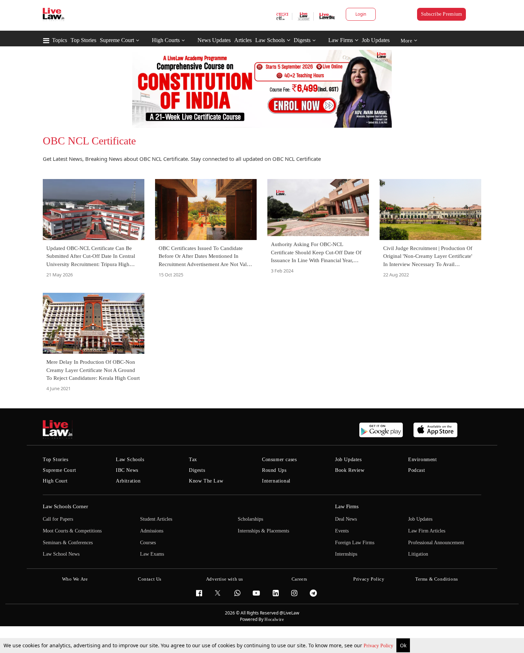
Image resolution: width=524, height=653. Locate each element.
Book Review (350, 470)
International (276, 481)
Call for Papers (58, 519)
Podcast (416, 470)
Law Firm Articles (426, 531)
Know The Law (206, 481)
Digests (302, 40)
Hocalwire (274, 619)
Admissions (151, 531)
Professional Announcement (436, 542)
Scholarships (250, 519)
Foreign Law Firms (354, 542)
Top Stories (83, 40)
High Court (55, 481)
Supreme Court (117, 40)
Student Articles (156, 519)
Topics (59, 40)
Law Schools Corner (65, 506)
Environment (422, 459)
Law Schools (270, 40)
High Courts (166, 40)
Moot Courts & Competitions (72, 531)
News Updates (214, 40)
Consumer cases (279, 459)
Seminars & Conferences (68, 542)
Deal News (346, 519)
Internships (346, 554)
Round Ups (274, 470)
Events (342, 531)
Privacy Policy (379, 645)
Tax (193, 459)
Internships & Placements (263, 531)
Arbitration (128, 481)
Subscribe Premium (441, 14)
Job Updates (376, 40)
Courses (148, 542)
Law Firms (340, 40)
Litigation (418, 554)
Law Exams (152, 554)
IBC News (127, 470)
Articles (243, 40)
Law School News (61, 554)
